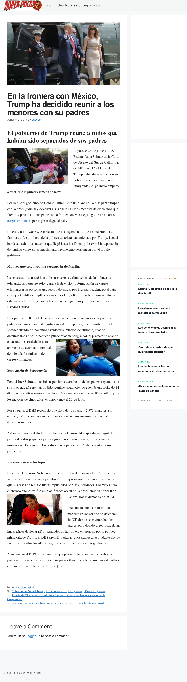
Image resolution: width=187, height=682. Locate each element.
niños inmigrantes (94, 591)
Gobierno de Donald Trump (28, 591)
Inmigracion (19, 587)
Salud (30, 587)
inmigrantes (75, 591)
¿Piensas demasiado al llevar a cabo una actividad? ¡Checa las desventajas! (58, 603)
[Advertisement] (159, 77)
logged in (33, 636)
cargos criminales (19, 220)
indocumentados (56, 591)
